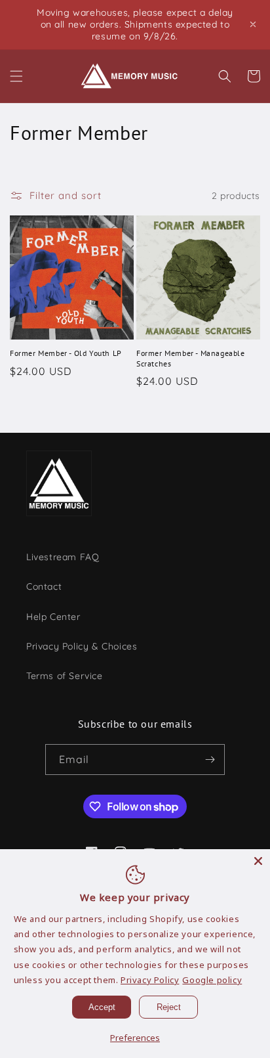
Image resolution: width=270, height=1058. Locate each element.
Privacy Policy (150, 980)
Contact (44, 586)
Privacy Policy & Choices (81, 646)
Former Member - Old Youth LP (66, 353)
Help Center (53, 617)
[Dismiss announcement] (253, 24)
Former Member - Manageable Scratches (190, 358)
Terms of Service (64, 676)
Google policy (212, 980)
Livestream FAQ (62, 557)
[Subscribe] (209, 759)
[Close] (258, 861)
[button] (16, 76)
